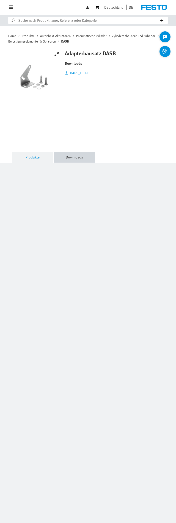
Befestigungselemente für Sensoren (32, 41)
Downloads (74, 157)
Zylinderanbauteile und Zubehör (133, 35)
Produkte (28, 35)
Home (12, 35)
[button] (88, 7)
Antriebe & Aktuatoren (55, 35)
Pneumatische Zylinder (91, 35)
